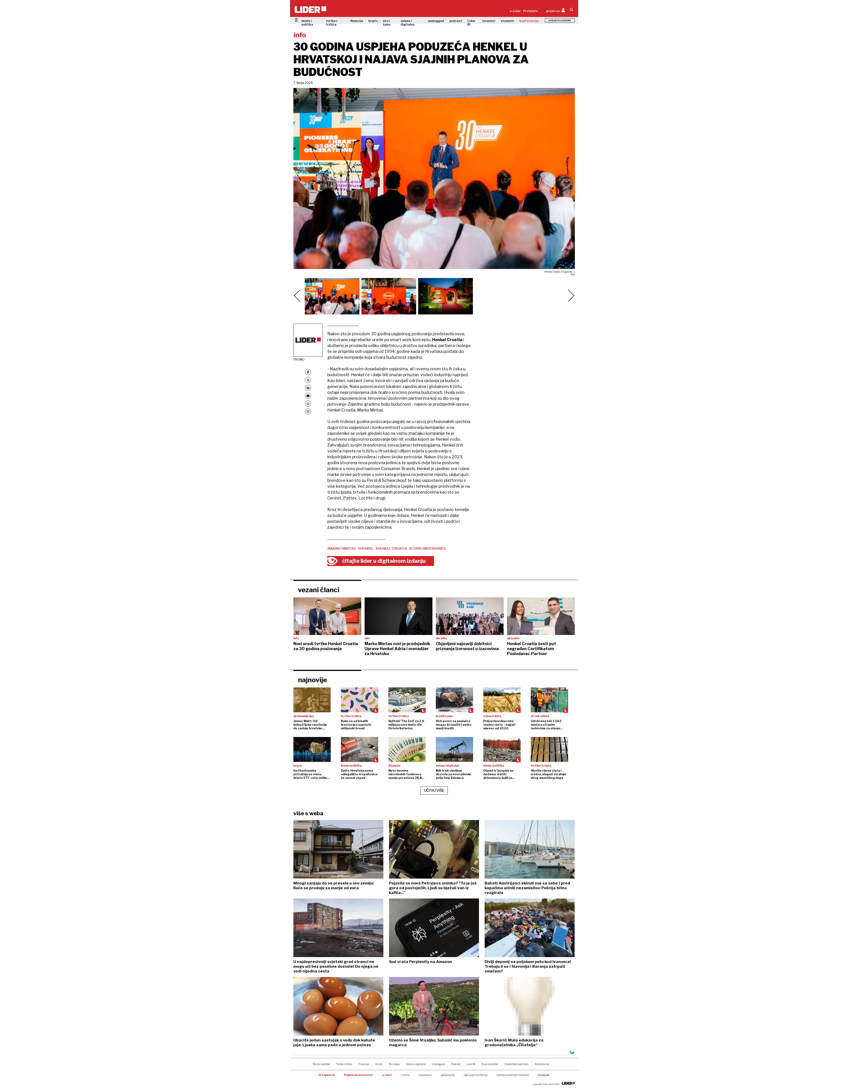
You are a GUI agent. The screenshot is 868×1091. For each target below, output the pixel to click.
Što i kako (394, 1064)
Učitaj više (434, 790)
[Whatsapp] (308, 404)
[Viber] (308, 412)
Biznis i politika (321, 1064)
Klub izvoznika (489, 1064)
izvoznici (488, 21)
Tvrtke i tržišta (344, 1064)
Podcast (455, 1064)
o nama (405, 1075)
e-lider (387, 1075)
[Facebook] (308, 372)
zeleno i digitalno (407, 22)
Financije (364, 1064)
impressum (425, 1075)
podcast (455, 21)
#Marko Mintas (341, 549)
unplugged (436, 21)
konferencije (529, 21)
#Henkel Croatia (391, 549)
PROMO (298, 359)
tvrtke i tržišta (331, 22)
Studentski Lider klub (516, 1064)
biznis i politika (307, 22)
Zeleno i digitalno (416, 1064)
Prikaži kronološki (560, 20)
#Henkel (365, 549)
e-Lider (515, 11)
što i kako (386, 22)
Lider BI (471, 22)
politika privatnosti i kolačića (513, 1075)
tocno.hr (544, 1075)
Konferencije (542, 1064)
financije (356, 21)
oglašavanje (448, 1075)
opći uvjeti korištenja (476, 1075)
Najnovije (312, 680)
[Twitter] (308, 380)
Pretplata (530, 11)
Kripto (378, 1064)
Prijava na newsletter (358, 1075)
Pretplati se (326, 1075)
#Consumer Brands (427, 549)
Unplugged (438, 1064)
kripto (373, 21)
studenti (507, 21)
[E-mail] (308, 396)
